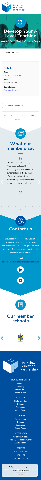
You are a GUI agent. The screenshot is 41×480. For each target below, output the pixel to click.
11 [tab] (36, 206)
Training (20, 386)
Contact (21, 448)
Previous (1, 180)
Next (38, 180)
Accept (21, 474)
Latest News (20, 392)
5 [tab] (15, 206)
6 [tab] (19, 206)
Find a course (20, 419)
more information (23, 470)
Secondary (20, 407)
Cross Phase (20, 410)
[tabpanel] (20, 175)
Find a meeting (20, 401)
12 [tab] (39, 206)
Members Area (21, 452)
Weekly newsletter (20, 437)
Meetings (20, 383)
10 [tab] (32, 206)
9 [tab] (29, 206)
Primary (20, 404)
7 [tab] (22, 206)
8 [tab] (25, 206)
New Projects (20, 389)
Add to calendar (14, 105)
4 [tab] (12, 206)
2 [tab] (5, 206)
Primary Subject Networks (20, 440)
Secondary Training (11, 90)
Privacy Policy (21, 459)
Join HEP (21, 455)
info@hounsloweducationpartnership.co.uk (20, 261)
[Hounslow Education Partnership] (13, 11)
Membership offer (20, 380)
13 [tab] (20, 209)
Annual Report (20, 443)
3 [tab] (8, 206)
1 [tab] (2, 206)
